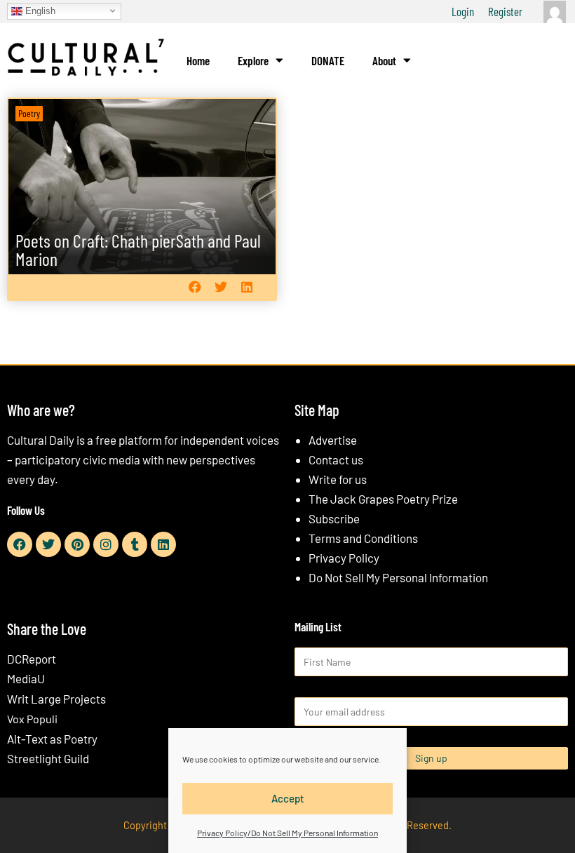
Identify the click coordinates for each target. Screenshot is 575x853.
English (38, 10)
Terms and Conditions (363, 538)
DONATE (327, 60)
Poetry (29, 113)
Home (198, 60)
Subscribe (334, 518)
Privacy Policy (344, 558)
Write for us (338, 479)
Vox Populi (32, 718)
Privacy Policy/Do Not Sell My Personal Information (287, 833)
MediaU (26, 678)
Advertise (333, 440)
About (384, 60)
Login (463, 11)
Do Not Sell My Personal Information (398, 577)
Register (505, 11)
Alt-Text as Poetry (52, 739)
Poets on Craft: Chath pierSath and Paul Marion (138, 249)
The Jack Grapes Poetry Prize (383, 499)
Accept (287, 798)
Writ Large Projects (56, 699)
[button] (194, 287)
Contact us (336, 459)
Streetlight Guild (48, 758)
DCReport (31, 659)
